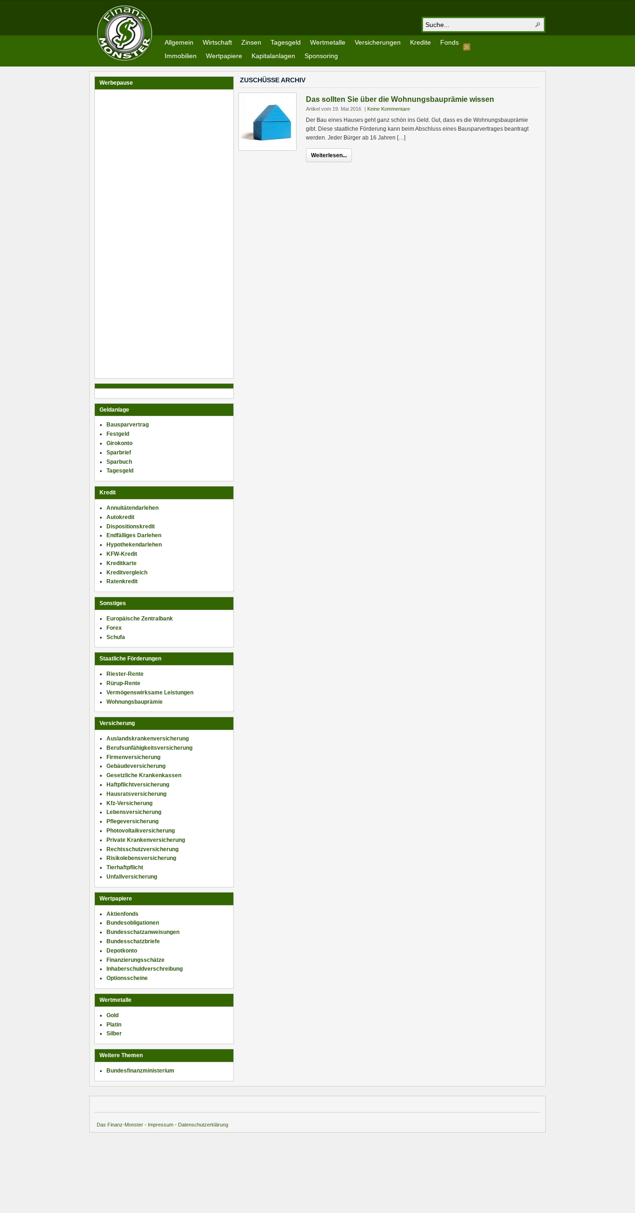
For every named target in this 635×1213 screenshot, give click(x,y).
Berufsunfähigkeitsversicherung (149, 748)
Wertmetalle (327, 42)
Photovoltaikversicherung (140, 830)
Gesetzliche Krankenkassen (143, 775)
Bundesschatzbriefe (133, 941)
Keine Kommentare (388, 109)
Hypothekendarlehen (134, 544)
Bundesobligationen (132, 923)
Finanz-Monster (124, 33)
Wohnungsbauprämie (134, 702)
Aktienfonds (122, 914)
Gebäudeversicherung (135, 766)
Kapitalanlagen (273, 56)
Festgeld (117, 434)
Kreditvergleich (126, 572)
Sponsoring (321, 56)
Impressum (160, 1124)
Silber (114, 1033)
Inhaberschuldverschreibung (144, 969)
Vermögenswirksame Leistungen (149, 692)
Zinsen (251, 42)
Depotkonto (121, 950)
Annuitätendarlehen (132, 508)
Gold (112, 1015)
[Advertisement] (164, 233)
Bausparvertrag (127, 424)
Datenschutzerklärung (203, 1124)
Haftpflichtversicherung (137, 784)
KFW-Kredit (121, 554)
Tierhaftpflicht (124, 867)
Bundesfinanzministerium (140, 1070)
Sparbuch (119, 462)
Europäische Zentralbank (139, 618)
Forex (114, 628)
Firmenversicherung (133, 757)
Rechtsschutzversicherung (142, 849)
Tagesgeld (286, 42)
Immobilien (181, 56)
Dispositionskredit (130, 526)
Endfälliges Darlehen (133, 535)
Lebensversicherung (133, 812)
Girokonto (119, 443)
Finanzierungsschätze (135, 960)
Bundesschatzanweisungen (142, 932)
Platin (113, 1024)
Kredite (420, 42)
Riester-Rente (125, 674)
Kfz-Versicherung (129, 803)
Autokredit (120, 517)
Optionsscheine (127, 978)
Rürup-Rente (123, 683)
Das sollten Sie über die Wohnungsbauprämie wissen (400, 99)
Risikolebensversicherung (141, 858)
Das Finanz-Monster (120, 1124)
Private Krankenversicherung (145, 840)
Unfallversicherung (131, 876)
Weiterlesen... (329, 155)
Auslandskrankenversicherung (147, 738)
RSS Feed (466, 47)
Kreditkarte (121, 563)
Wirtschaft (217, 42)
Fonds (449, 42)
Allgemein (179, 42)
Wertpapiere (224, 56)
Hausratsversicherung (136, 794)
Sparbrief (118, 452)
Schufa (115, 637)
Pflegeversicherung (132, 821)
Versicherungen (378, 42)
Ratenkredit (122, 581)
